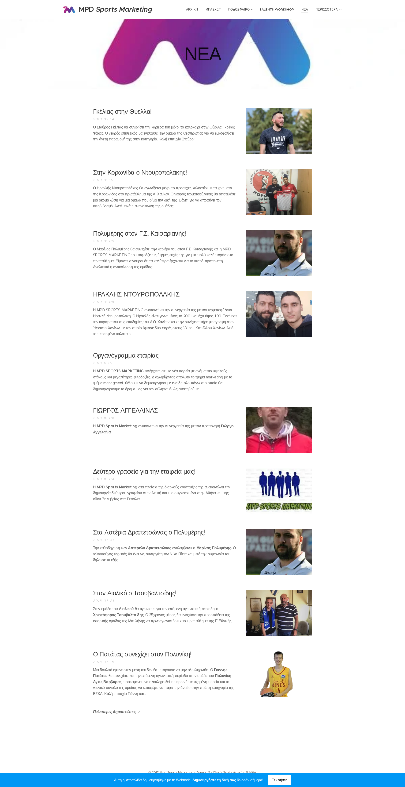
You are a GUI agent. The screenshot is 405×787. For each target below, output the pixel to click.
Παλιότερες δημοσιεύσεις (115, 711)
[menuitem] (193, 9)
